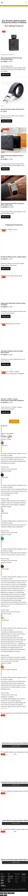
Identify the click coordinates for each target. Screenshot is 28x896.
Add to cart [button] (5, 74)
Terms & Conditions (3, 885)
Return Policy (2, 883)
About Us (3, 876)
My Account (10, 876)
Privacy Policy (2, 880)
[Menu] (2, 2)
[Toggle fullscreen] (5, 893)
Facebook (16, 876)
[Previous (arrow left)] (1, 895)
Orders (2, 878)
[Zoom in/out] (1, 893)
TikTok (16, 879)
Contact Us (10, 878)
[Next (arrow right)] (5, 895)
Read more (4, 708)
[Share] (9, 893)
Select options (6, 121)
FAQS (9, 881)
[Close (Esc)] (12, 893)
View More (5, 169)
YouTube (16, 881)
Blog (9, 879)
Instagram (17, 878)
